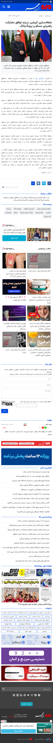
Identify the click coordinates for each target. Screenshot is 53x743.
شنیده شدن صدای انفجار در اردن (39, 556)
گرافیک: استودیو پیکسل (23, 739)
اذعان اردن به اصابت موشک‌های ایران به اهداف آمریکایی (31, 543)
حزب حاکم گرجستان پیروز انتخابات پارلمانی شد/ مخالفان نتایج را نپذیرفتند (26, 197)
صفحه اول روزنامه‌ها (43, 566)
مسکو (16, 212)
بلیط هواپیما (8, 624)
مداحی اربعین (22, 616)
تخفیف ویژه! (18, 731)
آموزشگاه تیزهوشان (25, 624)
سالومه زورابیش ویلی (44, 209)
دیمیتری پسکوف (29, 209)
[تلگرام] (39, 695)
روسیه (9, 209)
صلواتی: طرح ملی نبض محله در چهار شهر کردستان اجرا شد (31, 498)
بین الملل (48, 16)
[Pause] (29, 239)
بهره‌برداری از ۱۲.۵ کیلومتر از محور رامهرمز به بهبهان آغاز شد (30, 494)
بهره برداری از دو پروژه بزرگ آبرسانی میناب (36, 472)
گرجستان (8, 212)
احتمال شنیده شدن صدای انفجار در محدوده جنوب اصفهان (31, 534)
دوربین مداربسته (8, 616)
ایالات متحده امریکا (27, 212)
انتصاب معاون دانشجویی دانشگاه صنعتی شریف (34, 485)
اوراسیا (41, 16)
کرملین (48, 212)
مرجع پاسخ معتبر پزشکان (42, 620)
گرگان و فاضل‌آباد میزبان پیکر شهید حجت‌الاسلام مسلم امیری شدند (28, 552)
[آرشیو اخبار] (17, 695)
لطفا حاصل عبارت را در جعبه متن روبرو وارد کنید (36, 402)
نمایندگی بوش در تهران (43, 627)
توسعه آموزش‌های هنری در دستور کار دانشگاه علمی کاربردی (30, 480)
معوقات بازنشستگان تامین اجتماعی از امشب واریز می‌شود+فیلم (29, 525)
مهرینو (44, 631)
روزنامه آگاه (10, 631)
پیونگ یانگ (17, 209)
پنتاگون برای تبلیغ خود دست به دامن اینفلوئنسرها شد (32, 476)
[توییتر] (28, 695)
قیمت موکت (6, 613)
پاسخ (4, 427)
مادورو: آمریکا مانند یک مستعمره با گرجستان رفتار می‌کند (31, 200)
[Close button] (51, 721)
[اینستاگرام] (31, 695)
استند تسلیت (36, 616)
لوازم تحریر (32, 613)
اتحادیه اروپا (39, 212)
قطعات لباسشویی (43, 624)
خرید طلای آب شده (20, 613)
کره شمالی (47, 216)
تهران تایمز (28, 631)
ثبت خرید (14, 238)
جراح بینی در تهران (44, 613)
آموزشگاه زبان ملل (28, 627)
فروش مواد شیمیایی (23, 620)
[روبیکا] (24, 695)
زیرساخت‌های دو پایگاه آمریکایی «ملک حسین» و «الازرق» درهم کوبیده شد (25, 547)
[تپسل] (3, 225)
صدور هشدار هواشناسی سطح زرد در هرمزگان (35, 489)
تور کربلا (47, 616)
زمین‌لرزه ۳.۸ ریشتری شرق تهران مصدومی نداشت (33, 521)
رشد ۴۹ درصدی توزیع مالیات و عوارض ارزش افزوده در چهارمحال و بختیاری (26, 507)
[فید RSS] (21, 695)
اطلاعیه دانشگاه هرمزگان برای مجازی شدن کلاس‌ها (33, 512)
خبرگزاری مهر (39, 78)
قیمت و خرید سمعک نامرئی (11, 627)
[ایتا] (13, 695)
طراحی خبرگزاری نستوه (41, 739)
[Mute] (32, 239)
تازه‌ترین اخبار (46, 468)
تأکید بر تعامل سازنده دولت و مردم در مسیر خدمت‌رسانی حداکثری (28, 503)
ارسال (4, 411)
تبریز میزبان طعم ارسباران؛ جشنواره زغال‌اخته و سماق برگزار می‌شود (28, 530)
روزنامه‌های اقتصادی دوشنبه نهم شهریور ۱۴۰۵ (34, 604)
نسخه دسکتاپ (26, 704)
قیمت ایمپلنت (7, 620)
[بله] (35, 695)
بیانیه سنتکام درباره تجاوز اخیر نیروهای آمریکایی (34, 538)
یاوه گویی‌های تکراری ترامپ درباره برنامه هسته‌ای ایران (32, 561)
